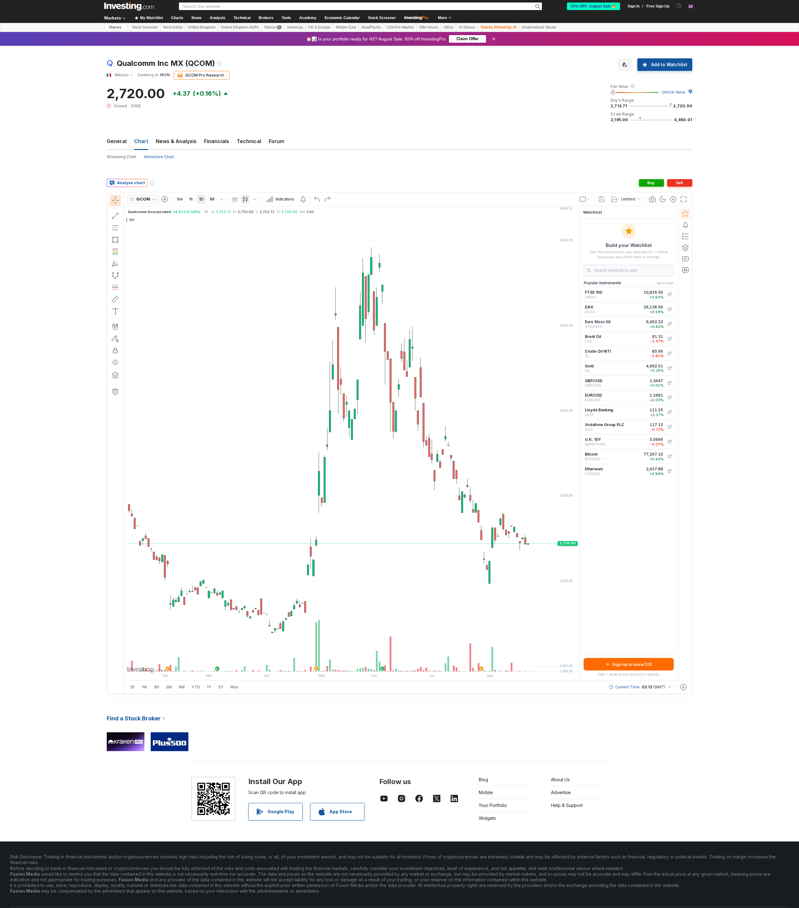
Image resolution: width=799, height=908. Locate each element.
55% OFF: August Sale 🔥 (593, 6)
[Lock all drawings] (115, 350)
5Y (221, 687)
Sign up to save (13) (632, 664)
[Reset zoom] (368, 664)
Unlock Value (673, 92)
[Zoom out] (334, 664)
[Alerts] (685, 225)
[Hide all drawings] (115, 362)
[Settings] (683, 687)
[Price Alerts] (303, 199)
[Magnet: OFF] (115, 326)
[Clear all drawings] (115, 391)
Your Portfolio (493, 805)
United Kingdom (201, 27)
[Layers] (115, 375)
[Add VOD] (669, 427)
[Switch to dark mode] (662, 199)
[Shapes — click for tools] (115, 239)
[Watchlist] (685, 214)
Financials (216, 141)
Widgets (487, 818)
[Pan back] (351, 664)
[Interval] (221, 199)
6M (182, 687)
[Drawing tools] (125, 443)
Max (234, 687)
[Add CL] (669, 353)
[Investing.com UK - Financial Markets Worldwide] (129, 6)
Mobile (486, 792)
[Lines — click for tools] (115, 216)
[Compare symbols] (165, 199)
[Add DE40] (669, 309)
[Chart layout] (585, 199)
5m (180, 199)
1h (191, 199)
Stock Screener (382, 18)
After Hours (428, 27)
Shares (115, 27)
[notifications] (679, 6)
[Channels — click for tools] (115, 227)
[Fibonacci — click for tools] (115, 251)
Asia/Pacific (371, 27)
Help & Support (567, 805)
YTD (196, 687)
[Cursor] (115, 200)
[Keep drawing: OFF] (115, 338)
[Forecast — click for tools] (115, 287)
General (117, 141)
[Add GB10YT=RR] (669, 441)
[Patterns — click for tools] (115, 275)
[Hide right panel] (577, 443)
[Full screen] (683, 199)
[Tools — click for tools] (115, 299)
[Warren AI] (685, 270)
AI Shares (467, 27)
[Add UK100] (669, 294)
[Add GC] (669, 368)
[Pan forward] (360, 664)
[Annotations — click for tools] (115, 311)
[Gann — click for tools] (115, 263)
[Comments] (685, 259)
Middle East (346, 27)
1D (201, 199)
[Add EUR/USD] (669, 397)
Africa (448, 27)
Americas (295, 27)
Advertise (561, 792)
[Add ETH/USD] (669, 471)
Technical (249, 141)
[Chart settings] (673, 199)
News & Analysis (176, 141)
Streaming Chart (121, 156)
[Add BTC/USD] (669, 456)
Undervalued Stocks (539, 27)
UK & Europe (319, 27)
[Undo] (317, 199)
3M (169, 687)
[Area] (235, 199)
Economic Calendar (342, 18)
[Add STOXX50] (669, 324)
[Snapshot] (652, 199)
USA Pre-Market (400, 27)
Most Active (172, 27)
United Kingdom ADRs (240, 27)
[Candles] (245, 199)
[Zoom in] (343, 664)
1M (211, 199)
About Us (560, 779)
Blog (483, 779)
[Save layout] (601, 199)
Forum (276, 141)
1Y (209, 687)
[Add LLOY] (669, 412)
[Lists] (685, 236)
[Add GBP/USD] (669, 383)
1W (144, 687)
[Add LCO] (669, 338)
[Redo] (327, 199)
